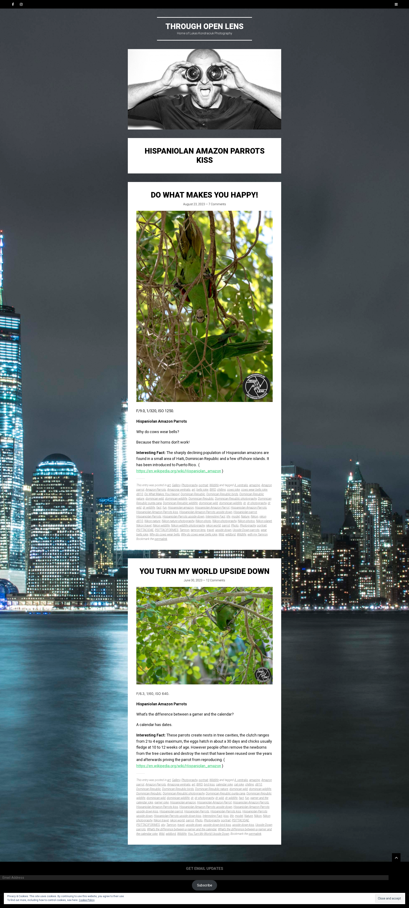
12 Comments (215, 580)
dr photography (256, 503)
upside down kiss (243, 825)
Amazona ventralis (178, 489)
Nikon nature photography (178, 521)
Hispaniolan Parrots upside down (183, 516)
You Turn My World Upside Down (204, 571)
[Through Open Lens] (204, 89)
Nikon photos (246, 521)
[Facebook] (13, 4)
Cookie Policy (87, 900)
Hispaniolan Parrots (148, 516)
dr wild (219, 798)
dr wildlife (149, 507)
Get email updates (204, 868)
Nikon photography (224, 521)
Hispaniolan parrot (245, 512)
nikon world (213, 525)
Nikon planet (264, 521)
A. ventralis (241, 485)
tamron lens (198, 530)
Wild (221, 534)
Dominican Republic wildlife (180, 503)
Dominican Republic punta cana (225, 793)
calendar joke (224, 784)
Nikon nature (152, 521)
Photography (189, 485)
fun (165, 507)
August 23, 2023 (194, 204)
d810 (139, 494)
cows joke (233, 489)
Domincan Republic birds (222, 494)
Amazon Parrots (155, 489)
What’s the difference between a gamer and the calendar (182, 829)
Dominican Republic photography (236, 498)
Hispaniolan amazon (181, 507)
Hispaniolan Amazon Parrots (249, 507)
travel (210, 530)
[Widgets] (396, 857)
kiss (226, 816)
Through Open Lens (204, 26)
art (169, 485)
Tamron (184, 530)
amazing (254, 485)
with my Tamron (258, 534)
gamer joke (161, 802)
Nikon (254, 516)
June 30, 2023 (193, 580)
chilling (221, 489)
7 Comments (217, 204)
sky (163, 825)
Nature (245, 516)
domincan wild (154, 498)
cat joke (239, 784)
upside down (223, 530)
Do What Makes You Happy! (204, 195)
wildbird (230, 534)
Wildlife (214, 485)
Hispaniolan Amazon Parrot (212, 507)
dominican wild (208, 503)
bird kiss (209, 784)
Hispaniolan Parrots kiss (225, 811)
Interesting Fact (215, 516)
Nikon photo (203, 521)
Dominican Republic (201, 498)
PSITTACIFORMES (166, 530)
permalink (161, 539)
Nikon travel (143, 525)
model (236, 516)
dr (244, 503)
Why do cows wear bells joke (199, 534)
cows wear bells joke (254, 489)
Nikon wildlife (161, 525)
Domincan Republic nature (211, 789)
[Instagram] (21, 4)
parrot (226, 525)
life (228, 516)
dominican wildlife (230, 503)
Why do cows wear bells (165, 534)
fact (158, 507)
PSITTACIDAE (145, 530)
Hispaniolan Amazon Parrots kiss (157, 512)
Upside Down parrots (246, 530)
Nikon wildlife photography (188, 525)
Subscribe (204, 885)
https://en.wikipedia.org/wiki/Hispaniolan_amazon (178, 471)
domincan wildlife (176, 498)
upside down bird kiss (217, 825)
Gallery (176, 485)
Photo (235, 525)
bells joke (202, 489)
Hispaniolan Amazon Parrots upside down (205, 512)
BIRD (213, 489)
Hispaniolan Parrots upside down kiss (177, 816)
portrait (203, 485)
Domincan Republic (193, 494)
